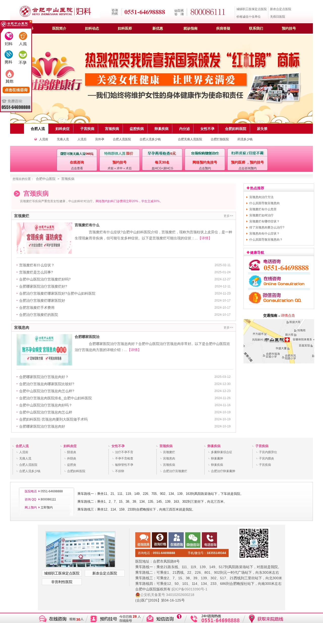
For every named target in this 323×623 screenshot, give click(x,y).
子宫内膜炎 (266, 458)
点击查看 (77, 168)
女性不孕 (118, 446)
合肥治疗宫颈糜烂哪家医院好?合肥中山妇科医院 (57, 293)
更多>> (228, 216)
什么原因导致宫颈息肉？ (266, 239)
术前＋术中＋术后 (119, 168)
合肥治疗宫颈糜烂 (175, 471)
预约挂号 (289, 28)
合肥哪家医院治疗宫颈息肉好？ (44, 377)
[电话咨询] (279, 271)
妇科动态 (92, 28)
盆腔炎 (71, 465)
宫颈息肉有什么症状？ (264, 233)
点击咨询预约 (247, 168)
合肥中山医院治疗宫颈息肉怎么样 (45, 412)
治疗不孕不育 (124, 452)
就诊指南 (190, 28)
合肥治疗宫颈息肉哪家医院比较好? (46, 384)
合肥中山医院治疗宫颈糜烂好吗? (45, 279)
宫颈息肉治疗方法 (261, 197)
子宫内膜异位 (268, 452)
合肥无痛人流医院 (190, 139)
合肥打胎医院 (220, 139)
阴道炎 (71, 452)
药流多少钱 (245, 139)
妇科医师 (125, 28)
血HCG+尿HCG (162, 168)
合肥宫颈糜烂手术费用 (37, 308)
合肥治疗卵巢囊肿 (223, 471)
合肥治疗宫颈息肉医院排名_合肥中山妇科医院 (55, 398)
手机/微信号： (207, 553)
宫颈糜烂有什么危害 (263, 209)
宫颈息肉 (169, 458)
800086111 (48, 499)
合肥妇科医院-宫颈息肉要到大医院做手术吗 (53, 419)
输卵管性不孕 (124, 465)
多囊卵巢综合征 (221, 452)
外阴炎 (71, 458)
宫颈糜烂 (169, 452)
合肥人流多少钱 (150, 139)
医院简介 (59, 28)
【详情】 (205, 238)
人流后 (82, 139)
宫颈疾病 (67, 179)
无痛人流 (63, 139)
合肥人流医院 (122, 139)
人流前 (43, 139)
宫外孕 (99, 139)
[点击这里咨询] (279, 305)
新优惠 (157, 28)
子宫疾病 (261, 446)
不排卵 (119, 471)
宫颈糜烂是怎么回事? (36, 272)
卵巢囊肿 (217, 458)
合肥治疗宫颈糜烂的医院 (38, 315)
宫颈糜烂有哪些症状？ (264, 221)
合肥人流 (22, 446)
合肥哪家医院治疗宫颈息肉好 (42, 426)
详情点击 (288, 315)
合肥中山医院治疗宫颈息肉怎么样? (46, 391)
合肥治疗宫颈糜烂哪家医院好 (42, 300)
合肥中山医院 (46, 179)
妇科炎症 (70, 446)
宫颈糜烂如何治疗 (261, 215)
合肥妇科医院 (76, 471)
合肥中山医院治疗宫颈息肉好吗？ (45, 405)
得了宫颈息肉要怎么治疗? (266, 227)
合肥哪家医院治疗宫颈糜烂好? (43, 286)
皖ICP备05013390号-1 (189, 589)
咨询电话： (156, 553)
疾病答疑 (223, 28)
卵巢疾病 (214, 446)
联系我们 (256, 28)
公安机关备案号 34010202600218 (167, 595)
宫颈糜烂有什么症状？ (37, 265)
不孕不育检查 (124, 458)
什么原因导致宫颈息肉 (264, 203)
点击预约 (205, 168)
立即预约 (47, 507)
